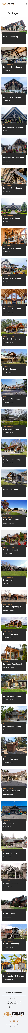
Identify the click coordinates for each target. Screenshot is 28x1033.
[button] (26, 4)
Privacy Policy (14, 1027)
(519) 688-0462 (14, 999)
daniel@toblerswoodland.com (14, 1007)
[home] (8, 4)
